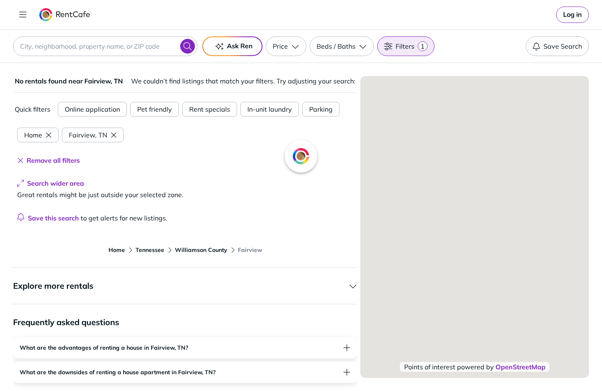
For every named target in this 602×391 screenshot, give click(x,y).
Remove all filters (53, 160)
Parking (321, 109)
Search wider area (55, 183)
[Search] (187, 46)
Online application (92, 109)
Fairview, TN (88, 135)
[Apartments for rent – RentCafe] (65, 14)
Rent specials (209, 109)
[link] (572, 15)
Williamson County (201, 250)
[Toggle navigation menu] (23, 15)
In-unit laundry (269, 109)
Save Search (562, 46)
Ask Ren (240, 46)
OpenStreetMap (520, 367)
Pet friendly (154, 109)
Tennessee (150, 250)
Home (33, 135)
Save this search (53, 218)
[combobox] (105, 46)
